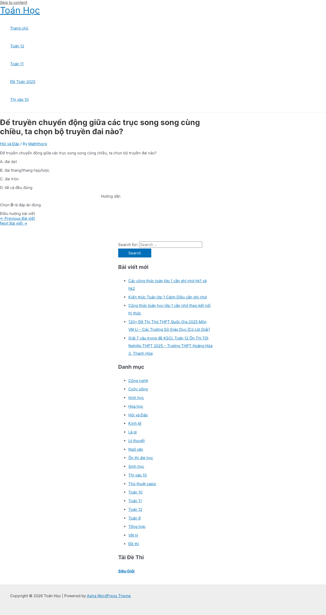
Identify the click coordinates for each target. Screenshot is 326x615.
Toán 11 (17, 63)
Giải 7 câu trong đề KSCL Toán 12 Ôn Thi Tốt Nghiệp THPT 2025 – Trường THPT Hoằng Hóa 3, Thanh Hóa (170, 346)
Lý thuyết (136, 440)
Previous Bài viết (17, 218)
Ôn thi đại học (140, 457)
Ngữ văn (135, 449)
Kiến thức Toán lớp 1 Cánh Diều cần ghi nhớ (167, 297)
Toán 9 (134, 518)
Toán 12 (17, 46)
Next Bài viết (13, 223)
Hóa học (135, 406)
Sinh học (136, 466)
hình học (136, 397)
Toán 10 (135, 492)
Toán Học (20, 10)
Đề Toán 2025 (22, 81)
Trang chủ (19, 28)
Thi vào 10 (19, 99)
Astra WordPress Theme (109, 595)
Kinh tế (134, 423)
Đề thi (133, 543)
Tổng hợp (136, 526)
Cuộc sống (138, 389)
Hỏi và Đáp (9, 143)
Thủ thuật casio (142, 483)
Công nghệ (138, 380)
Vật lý (133, 535)
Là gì (132, 432)
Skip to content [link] (13, 2)
